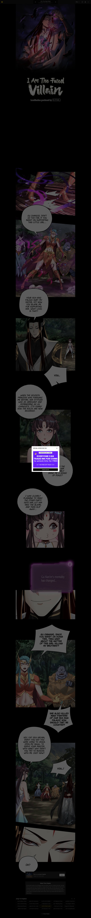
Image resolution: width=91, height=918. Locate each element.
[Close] (57, 448)
